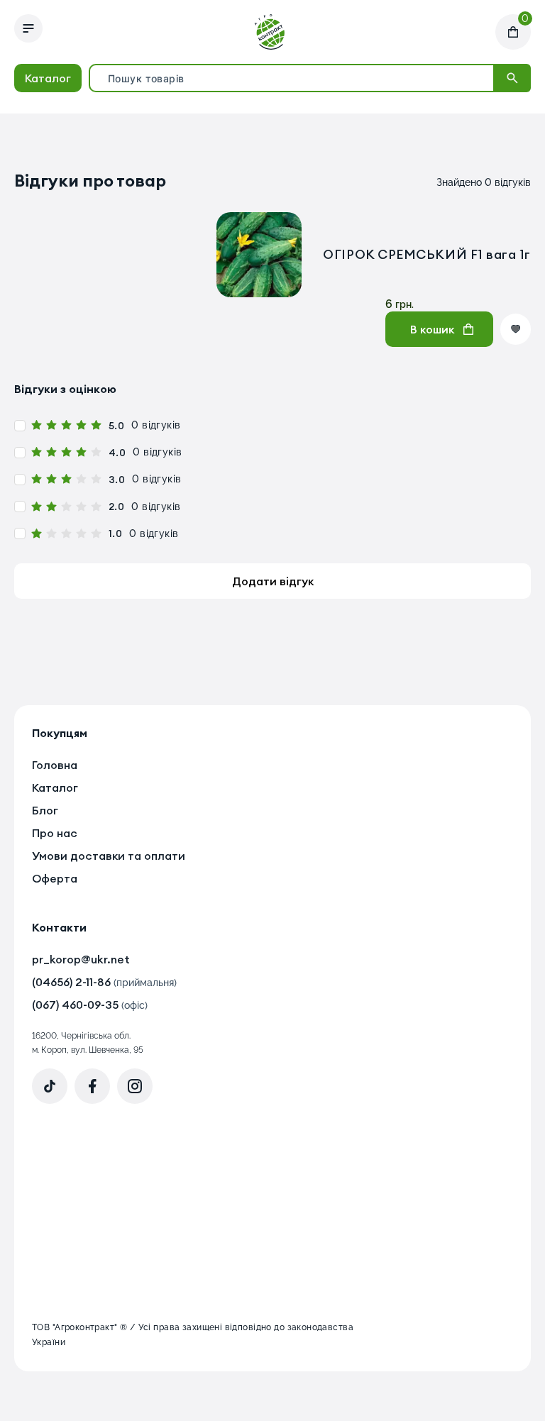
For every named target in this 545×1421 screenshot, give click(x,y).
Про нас (54, 833)
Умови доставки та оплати (108, 855)
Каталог (48, 78)
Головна (54, 765)
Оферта (54, 878)
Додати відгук (273, 581)
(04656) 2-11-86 (104, 982)
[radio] (36, 425)
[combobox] (292, 78)
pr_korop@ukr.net (81, 959)
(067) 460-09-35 (90, 1004)
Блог (45, 810)
